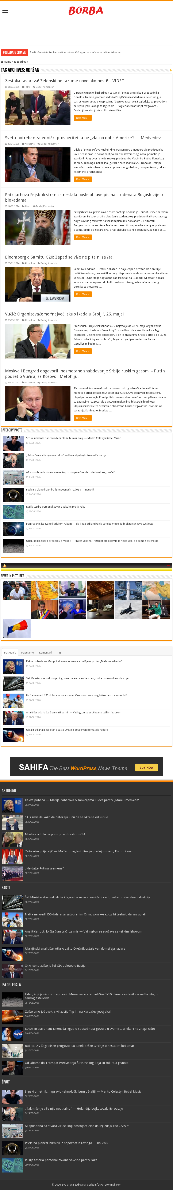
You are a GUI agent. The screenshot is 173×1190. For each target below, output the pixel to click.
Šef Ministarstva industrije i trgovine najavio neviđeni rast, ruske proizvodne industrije (77, 678)
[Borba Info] (86, 10)
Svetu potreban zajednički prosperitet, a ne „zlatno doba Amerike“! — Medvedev (83, 137)
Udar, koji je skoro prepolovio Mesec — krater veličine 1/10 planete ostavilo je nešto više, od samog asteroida (92, 540)
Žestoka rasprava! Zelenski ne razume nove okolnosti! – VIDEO (64, 80)
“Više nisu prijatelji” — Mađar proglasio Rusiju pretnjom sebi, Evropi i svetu (79, 851)
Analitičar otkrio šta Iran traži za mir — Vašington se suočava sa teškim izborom (73, 712)
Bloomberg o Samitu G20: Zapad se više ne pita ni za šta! (59, 257)
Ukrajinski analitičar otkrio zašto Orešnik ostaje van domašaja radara (67, 729)
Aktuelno (30, 144)
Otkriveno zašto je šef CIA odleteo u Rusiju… (57, 966)
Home (7, 61)
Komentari (45, 652)
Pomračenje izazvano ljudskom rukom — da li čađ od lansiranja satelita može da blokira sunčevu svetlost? (89, 523)
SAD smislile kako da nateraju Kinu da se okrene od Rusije (66, 817)
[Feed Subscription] (171, 70)
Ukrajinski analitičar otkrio (45, 52)
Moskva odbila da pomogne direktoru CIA (55, 834)
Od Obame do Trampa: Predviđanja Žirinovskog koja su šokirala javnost (76, 1063)
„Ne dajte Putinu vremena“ (44, 868)
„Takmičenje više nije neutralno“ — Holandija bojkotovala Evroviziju (66, 455)
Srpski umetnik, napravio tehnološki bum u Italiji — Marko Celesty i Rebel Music (73, 438)
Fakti (27, 87)
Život (27, 206)
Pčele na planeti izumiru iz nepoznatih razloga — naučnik (60, 489)
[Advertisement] (86, 31)
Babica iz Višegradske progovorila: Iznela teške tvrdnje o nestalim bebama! (79, 1046)
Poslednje (10, 652)
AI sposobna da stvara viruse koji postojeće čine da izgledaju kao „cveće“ (70, 472)
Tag (59, 652)
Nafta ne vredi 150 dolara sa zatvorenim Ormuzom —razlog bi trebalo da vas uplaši (76, 695)
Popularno (27, 652)
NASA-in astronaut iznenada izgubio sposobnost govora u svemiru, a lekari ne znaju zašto (90, 1029)
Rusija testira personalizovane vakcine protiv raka (55, 506)
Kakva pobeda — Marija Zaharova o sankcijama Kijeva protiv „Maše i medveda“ (74, 661)
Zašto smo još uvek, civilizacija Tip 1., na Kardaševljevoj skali (68, 1011)
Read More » (82, 117)
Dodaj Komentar (45, 87)
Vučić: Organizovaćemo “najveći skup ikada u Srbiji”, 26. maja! (64, 314)
